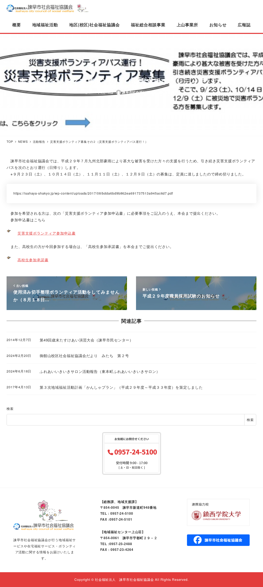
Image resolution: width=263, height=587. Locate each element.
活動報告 (172, 92)
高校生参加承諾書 (32, 259)
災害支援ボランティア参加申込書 (46, 233)
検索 (10, 408)
